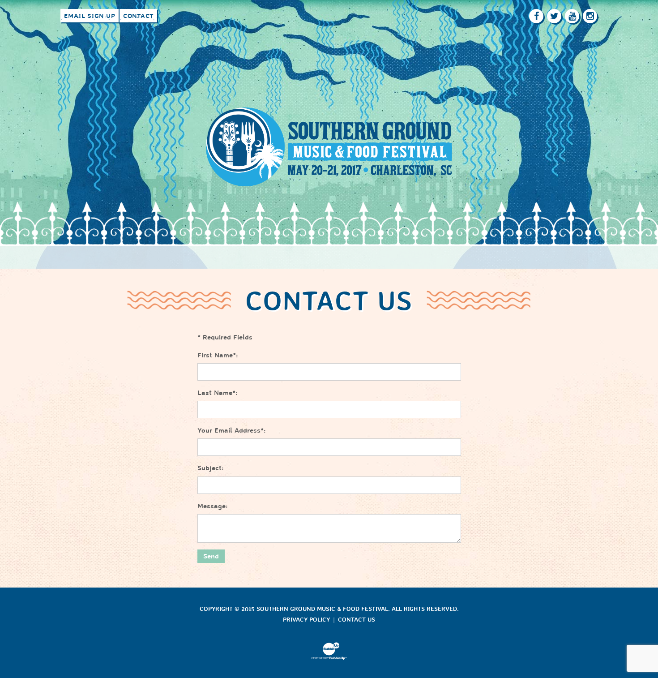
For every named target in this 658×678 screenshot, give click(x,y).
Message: (212, 506)
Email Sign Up (89, 16)
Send (211, 556)
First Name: (217, 355)
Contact (138, 16)
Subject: (210, 467)
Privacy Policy (306, 620)
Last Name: (217, 392)
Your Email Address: (231, 430)
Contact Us (356, 620)
